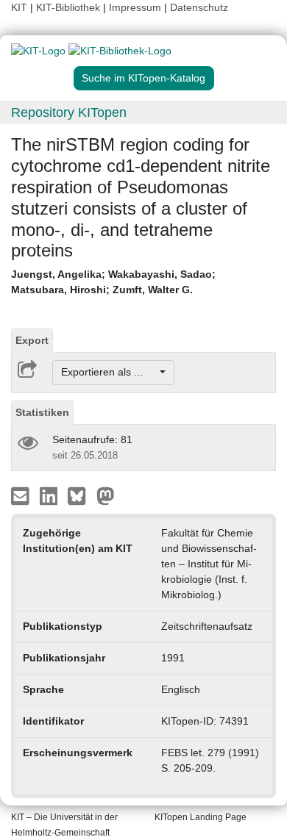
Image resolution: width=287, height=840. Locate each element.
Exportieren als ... (109, 372)
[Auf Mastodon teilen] (105, 494)
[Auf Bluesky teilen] (80, 494)
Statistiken (42, 412)
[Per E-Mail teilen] (21, 494)
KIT (19, 7)
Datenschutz (199, 7)
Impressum (135, 7)
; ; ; (113, 281)
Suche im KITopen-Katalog (143, 78)
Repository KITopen (69, 112)
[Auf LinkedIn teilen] (50, 494)
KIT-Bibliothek (69, 7)
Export (32, 340)
